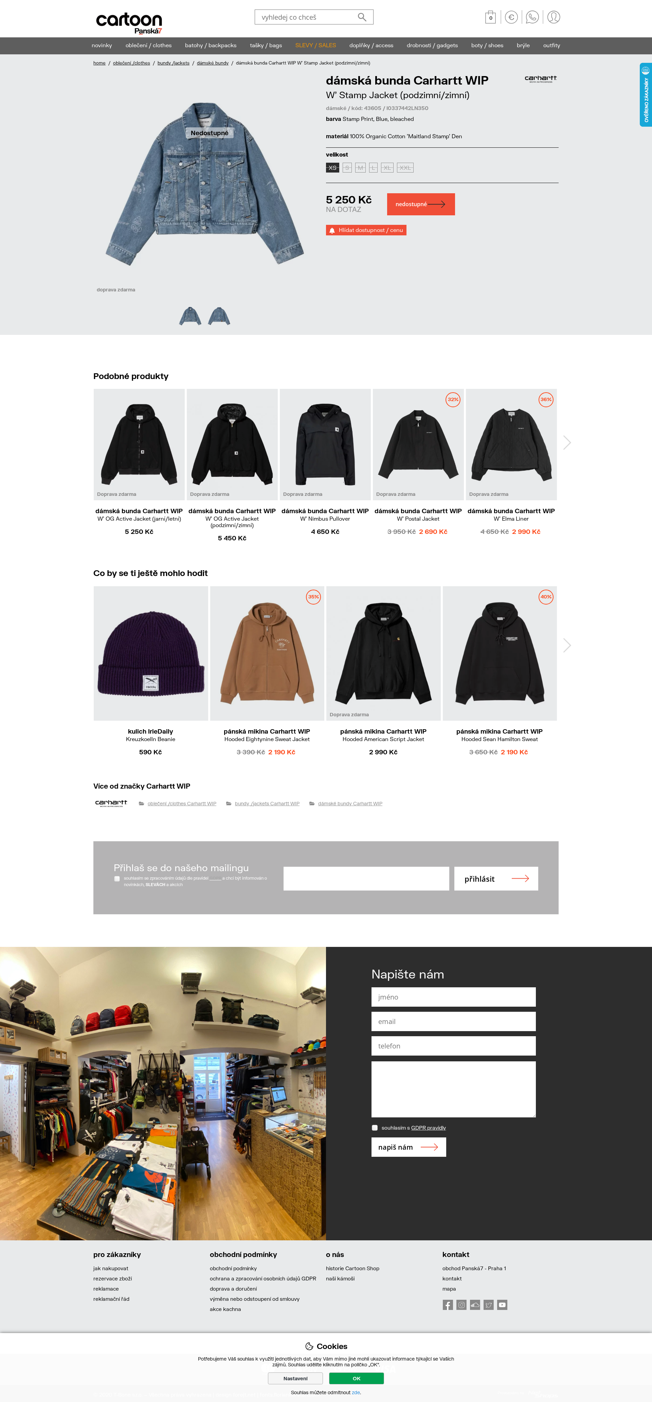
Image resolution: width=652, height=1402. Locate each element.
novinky (102, 45)
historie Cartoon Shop (352, 1268)
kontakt (452, 1278)
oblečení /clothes (131, 63)
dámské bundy (213, 63)
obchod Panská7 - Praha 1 (474, 1268)
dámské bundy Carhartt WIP (350, 803)
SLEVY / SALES (315, 45)
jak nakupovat (110, 1268)
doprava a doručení (233, 1289)
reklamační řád (111, 1299)
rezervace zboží (112, 1278)
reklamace (106, 1289)
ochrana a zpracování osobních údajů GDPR (263, 1278)
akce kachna (225, 1309)
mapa (449, 1289)
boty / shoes (487, 45)
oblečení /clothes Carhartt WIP (182, 803)
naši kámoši (340, 1278)
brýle (523, 45)
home (99, 63)
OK (357, 1378)
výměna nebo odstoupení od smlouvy (255, 1299)
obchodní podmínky (233, 1268)
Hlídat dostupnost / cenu (369, 230)
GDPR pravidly (428, 1128)
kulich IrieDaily (150, 734)
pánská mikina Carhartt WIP (267, 734)
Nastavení (296, 1378)
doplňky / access (371, 45)
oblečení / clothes (148, 45)
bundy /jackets (173, 63)
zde (356, 1392)
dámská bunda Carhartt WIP (139, 514)
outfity (551, 45)
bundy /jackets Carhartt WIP (267, 803)
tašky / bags (266, 45)
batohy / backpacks (210, 45)
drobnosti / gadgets (432, 45)
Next (567, 442)
